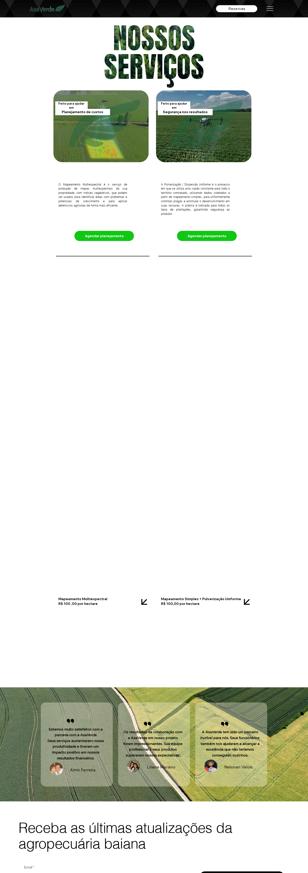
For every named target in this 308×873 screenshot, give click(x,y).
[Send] (144, 602)
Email (29, 867)
